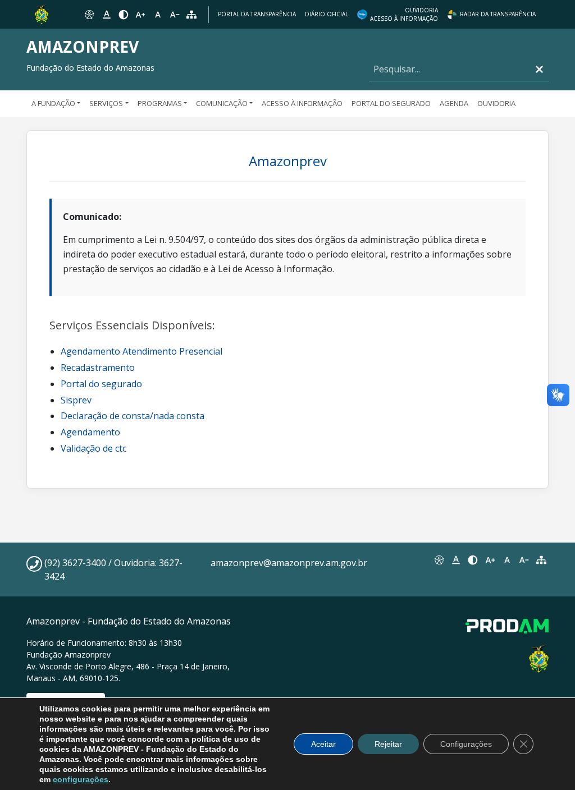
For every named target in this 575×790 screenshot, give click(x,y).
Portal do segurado (101, 384)
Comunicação (222, 103)
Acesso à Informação (302, 103)
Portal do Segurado (391, 103)
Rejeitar (388, 744)
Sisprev (76, 400)
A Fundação (53, 103)
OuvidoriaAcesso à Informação (404, 14)
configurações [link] (80, 779)
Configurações (466, 744)
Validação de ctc (93, 448)
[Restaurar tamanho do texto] (157, 14)
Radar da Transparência (498, 14)
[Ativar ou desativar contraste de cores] (123, 14)
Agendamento (90, 432)
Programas (160, 103)
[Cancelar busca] (539, 69)
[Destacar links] (106, 14)
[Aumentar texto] (140, 14)
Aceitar (323, 744)
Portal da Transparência (257, 14)
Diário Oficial (326, 14)
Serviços (106, 103)
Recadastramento (98, 367)
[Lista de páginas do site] (541, 560)
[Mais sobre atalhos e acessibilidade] (438, 560)
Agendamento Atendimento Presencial (141, 351)
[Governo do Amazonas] (41, 13)
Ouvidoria (496, 103)
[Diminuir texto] (174, 14)
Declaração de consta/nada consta (132, 416)
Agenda (454, 103)
